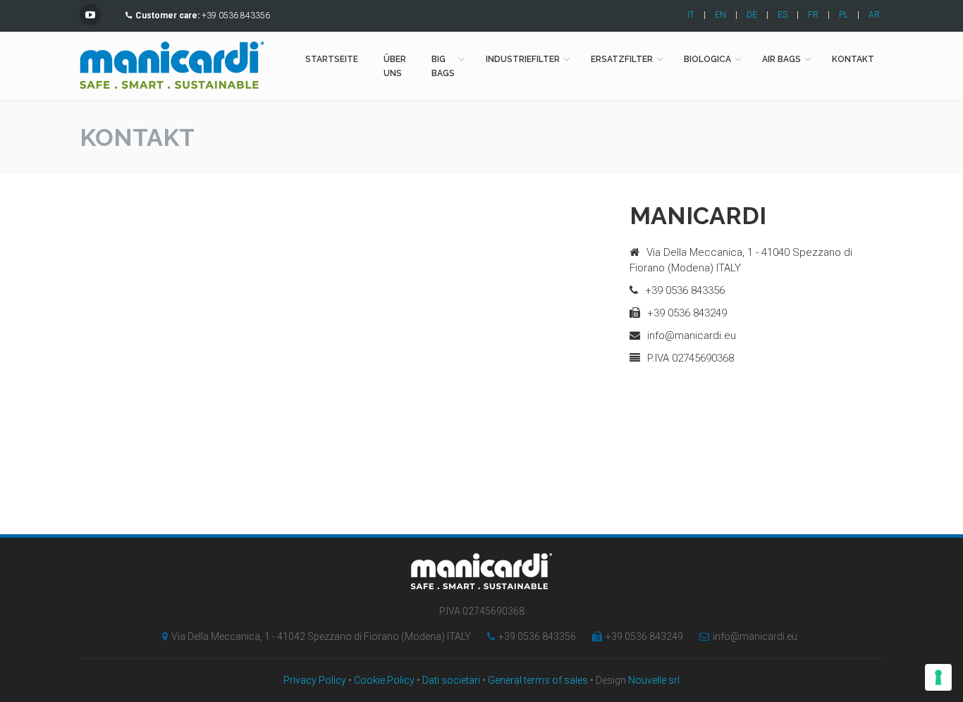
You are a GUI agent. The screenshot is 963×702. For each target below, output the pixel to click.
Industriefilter (523, 59)
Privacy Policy (314, 680)
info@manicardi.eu (755, 636)
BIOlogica (707, 59)
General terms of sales (538, 680)
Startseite (331, 59)
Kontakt (853, 59)
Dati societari (451, 680)
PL (843, 15)
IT (690, 15)
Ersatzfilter (622, 59)
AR (874, 15)
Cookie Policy (384, 680)
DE (752, 15)
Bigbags (443, 66)
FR (813, 15)
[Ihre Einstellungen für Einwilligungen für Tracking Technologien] (938, 677)
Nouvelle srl (654, 680)
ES (782, 15)
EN (720, 15)
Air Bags (781, 59)
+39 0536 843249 (644, 636)
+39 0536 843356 (537, 636)
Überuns (395, 66)
